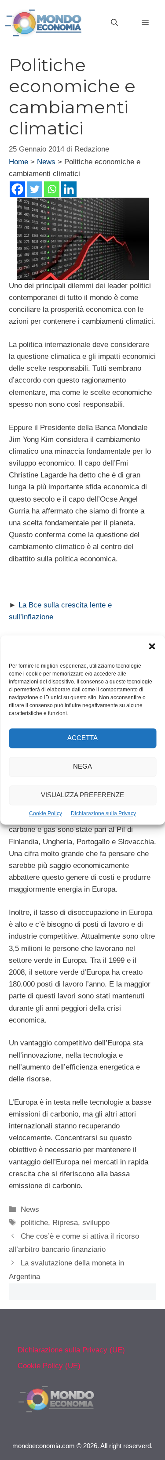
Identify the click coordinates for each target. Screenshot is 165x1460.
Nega (82, 766)
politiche (34, 1222)
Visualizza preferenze (82, 795)
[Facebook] (17, 189)
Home (18, 162)
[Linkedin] (69, 189)
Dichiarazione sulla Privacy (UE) (71, 1350)
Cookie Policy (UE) (49, 1366)
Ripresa (65, 1222)
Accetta (82, 738)
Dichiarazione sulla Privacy (103, 813)
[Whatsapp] (51, 189)
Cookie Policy (45, 813)
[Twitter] (34, 189)
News (46, 162)
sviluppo (96, 1222)
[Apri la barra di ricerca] (114, 23)
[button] (151, 647)
